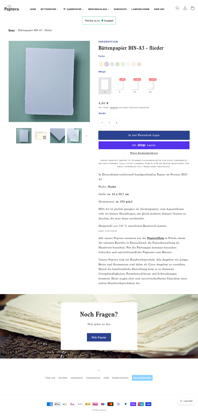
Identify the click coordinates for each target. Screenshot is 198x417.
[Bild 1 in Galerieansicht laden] (23, 135)
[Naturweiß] (128, 64)
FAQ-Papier (99, 337)
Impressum (77, 378)
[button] (177, 8)
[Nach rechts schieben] (86, 135)
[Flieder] (107, 64)
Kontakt (63, 378)
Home (12, 30)
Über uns (50, 378)
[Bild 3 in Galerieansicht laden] (57, 135)
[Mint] (123, 64)
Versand (114, 107)
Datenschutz (93, 378)
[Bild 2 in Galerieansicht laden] (40, 135)
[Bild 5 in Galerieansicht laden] (74, 135)
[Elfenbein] (101, 64)
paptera (102, 410)
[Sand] (139, 64)
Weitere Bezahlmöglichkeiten (144, 153)
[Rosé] (134, 64)
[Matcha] (117, 64)
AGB (106, 378)
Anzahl (102, 113)
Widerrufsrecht (120, 378)
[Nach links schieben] (12, 135)
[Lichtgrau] (112, 64)
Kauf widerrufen (142, 378)
